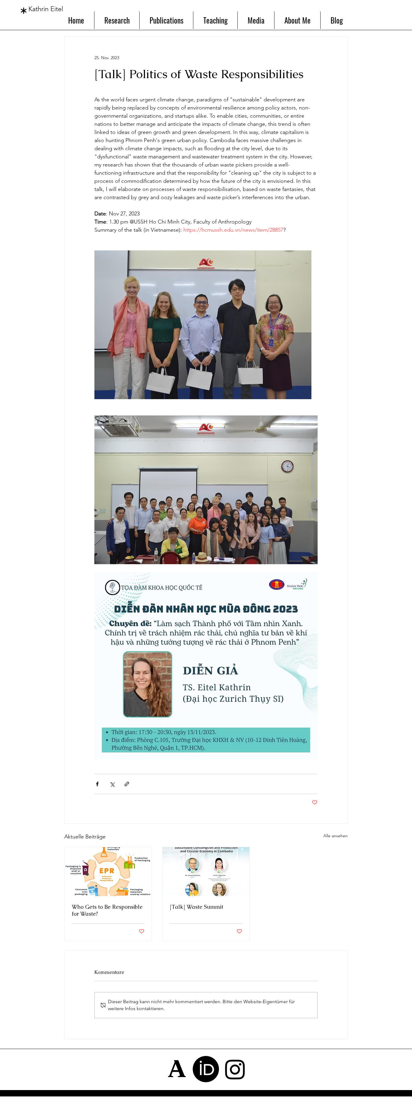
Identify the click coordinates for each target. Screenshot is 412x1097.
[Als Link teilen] (127, 784)
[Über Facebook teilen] (97, 784)
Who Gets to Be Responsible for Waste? (107, 910)
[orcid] (206, 1069)
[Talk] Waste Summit (196, 906)
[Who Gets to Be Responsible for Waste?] (108, 871)
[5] (176, 1069)
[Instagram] (235, 1069)
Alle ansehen (335, 835)
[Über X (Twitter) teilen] (112, 784)
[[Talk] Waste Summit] (206, 871)
